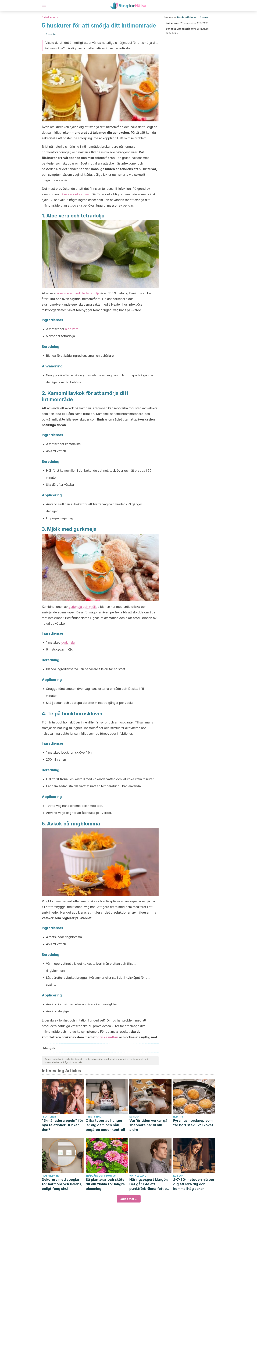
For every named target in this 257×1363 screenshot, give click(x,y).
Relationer (49, 1116)
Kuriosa (134, 1116)
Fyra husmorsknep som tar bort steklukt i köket (193, 1122)
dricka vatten (107, 1037)
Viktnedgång (137, 1175)
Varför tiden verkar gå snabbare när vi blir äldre (148, 1125)
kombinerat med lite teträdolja (78, 293)
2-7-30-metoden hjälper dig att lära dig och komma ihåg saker (193, 1184)
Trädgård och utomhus (101, 1175)
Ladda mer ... (129, 1199)
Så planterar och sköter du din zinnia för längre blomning (106, 1184)
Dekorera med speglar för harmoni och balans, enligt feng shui (62, 1184)
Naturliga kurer (50, 17)
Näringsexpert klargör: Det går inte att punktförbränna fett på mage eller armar (149, 1184)
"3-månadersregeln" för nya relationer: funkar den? (62, 1125)
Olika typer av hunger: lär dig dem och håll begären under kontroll (105, 1125)
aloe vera (71, 329)
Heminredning (51, 1175)
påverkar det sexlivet (75, 194)
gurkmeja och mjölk (83, 607)
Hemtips (178, 1116)
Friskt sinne (93, 1116)
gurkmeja (68, 642)
